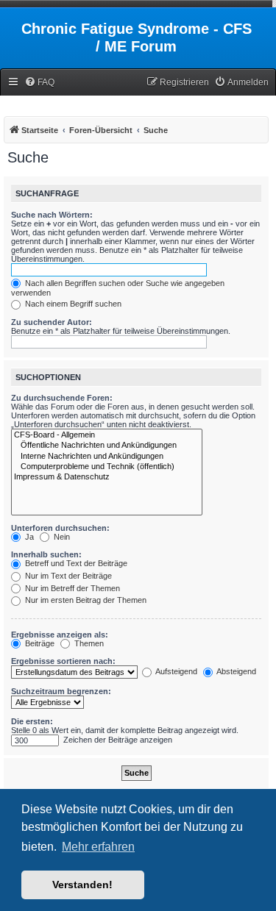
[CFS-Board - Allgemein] (107, 435)
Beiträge (38, 643)
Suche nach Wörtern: (52, 214)
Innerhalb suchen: (46, 554)
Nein (61, 536)
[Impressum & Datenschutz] (107, 477)
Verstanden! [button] (82, 884)
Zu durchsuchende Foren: (62, 397)
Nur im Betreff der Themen (71, 588)
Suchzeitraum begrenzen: (61, 691)
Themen (88, 643)
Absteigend (235, 671)
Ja (28, 536)
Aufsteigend (175, 671)
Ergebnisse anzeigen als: (59, 634)
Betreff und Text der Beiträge (75, 563)
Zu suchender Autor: (51, 322)
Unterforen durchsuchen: (60, 528)
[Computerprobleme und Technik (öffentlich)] (107, 467)
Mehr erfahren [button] (98, 846)
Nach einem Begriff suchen (72, 303)
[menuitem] (39, 83)
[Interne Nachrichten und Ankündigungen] (107, 456)
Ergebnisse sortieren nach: (63, 661)
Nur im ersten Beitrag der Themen (84, 600)
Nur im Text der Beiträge (67, 575)
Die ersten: (32, 721)
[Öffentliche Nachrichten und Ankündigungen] (107, 445)
